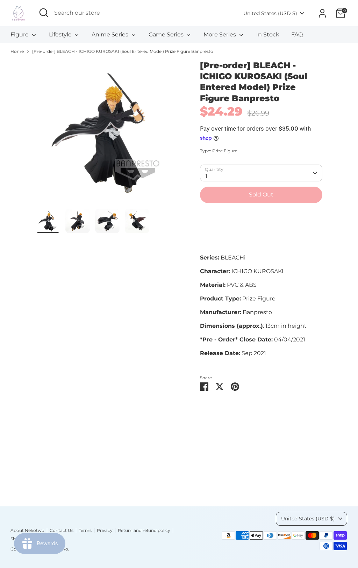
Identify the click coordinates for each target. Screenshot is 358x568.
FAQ (297, 34)
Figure (20, 34)
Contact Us (61, 530)
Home (17, 51)
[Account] (322, 13)
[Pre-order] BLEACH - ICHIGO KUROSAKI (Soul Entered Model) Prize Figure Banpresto (122, 51)
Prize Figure (224, 150)
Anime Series (111, 34)
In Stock (267, 34)
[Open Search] (44, 13)
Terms (85, 530)
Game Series (167, 34)
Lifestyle (61, 34)
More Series (220, 34)
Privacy (105, 530)
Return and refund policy (144, 530)
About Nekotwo (27, 530)
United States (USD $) (270, 13)
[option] (107, 134)
